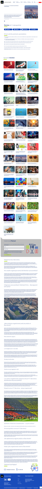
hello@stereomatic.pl (11, 469)
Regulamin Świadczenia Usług (7, 484)
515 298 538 (20, 469)
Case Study (32, 2)
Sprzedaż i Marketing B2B (18, 2)
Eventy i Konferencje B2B (28, 479)
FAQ (18, 480)
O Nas (37, 2)
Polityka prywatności (6, 482)
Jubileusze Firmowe (14, 2)
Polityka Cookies (6, 483)
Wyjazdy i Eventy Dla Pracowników (29, 480)
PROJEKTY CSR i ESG (22, 2)
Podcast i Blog (19, 483)
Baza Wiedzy (35, 2)
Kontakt (40, 2)
